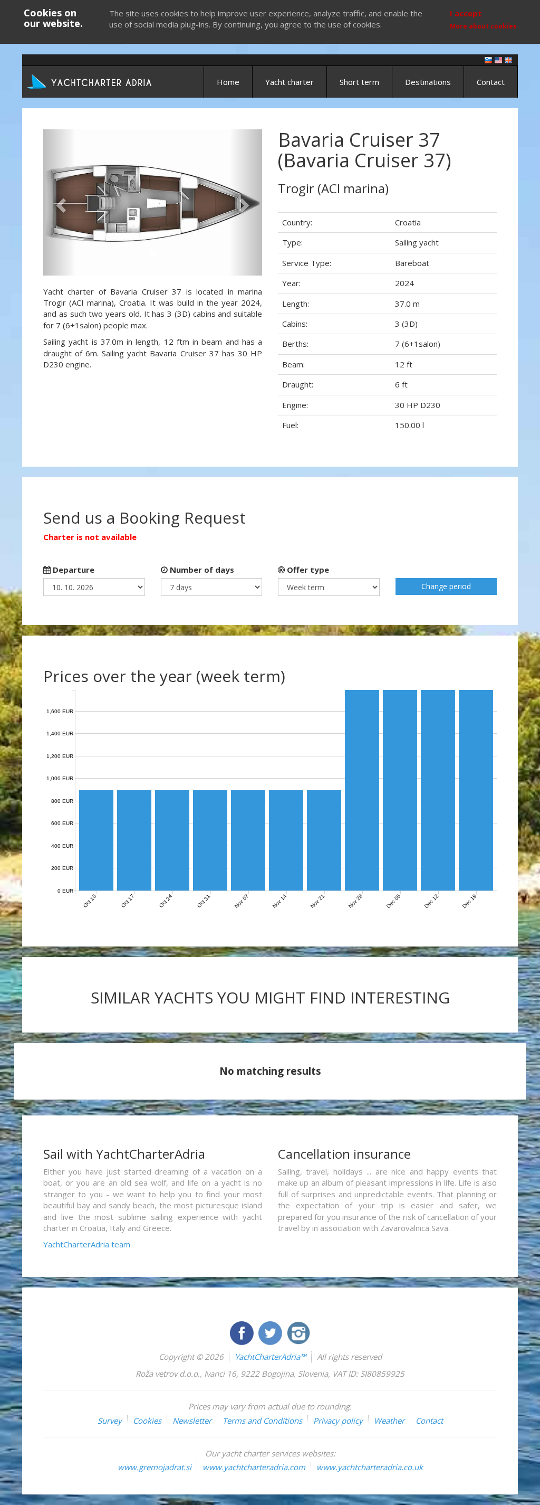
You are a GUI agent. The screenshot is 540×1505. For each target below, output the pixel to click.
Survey (110, 1420)
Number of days (201, 569)
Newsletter (191, 1420)
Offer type (307, 569)
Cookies (147, 1420)
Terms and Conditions (262, 1420)
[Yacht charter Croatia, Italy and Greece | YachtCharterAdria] (90, 80)
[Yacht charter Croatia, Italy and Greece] (498, 59)
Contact (491, 82)
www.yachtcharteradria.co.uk (369, 1467)
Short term (359, 82)
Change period (446, 586)
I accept (466, 13)
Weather (389, 1420)
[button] (59, 202)
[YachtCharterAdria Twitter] (271, 1332)
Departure (72, 569)
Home (228, 82)
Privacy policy (338, 1420)
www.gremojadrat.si (154, 1467)
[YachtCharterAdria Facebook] (242, 1332)
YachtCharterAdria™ (270, 1356)
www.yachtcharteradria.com (253, 1467)
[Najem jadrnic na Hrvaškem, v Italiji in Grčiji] (488, 59)
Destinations (428, 82)
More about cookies (483, 26)
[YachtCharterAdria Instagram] (298, 1332)
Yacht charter (289, 82)
